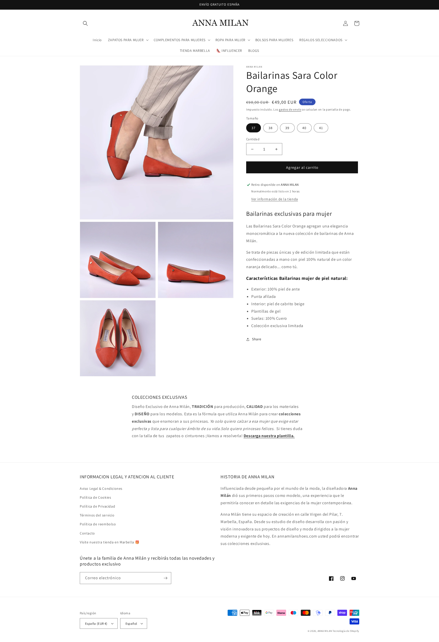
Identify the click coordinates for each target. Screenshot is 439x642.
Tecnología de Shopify (346, 631)
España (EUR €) (96, 623)
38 (271, 128)
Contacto (87, 533)
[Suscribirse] (165, 578)
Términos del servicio (97, 515)
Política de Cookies (95, 497)
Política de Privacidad (97, 506)
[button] (85, 23)
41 (321, 128)
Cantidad (252, 139)
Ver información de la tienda (274, 199)
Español (131, 623)
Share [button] (256, 339)
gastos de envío (290, 109)
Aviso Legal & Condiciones (101, 488)
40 (304, 128)
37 (254, 128)
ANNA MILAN (325, 631)
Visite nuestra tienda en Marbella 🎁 (109, 542)
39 (287, 128)
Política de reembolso (98, 524)
